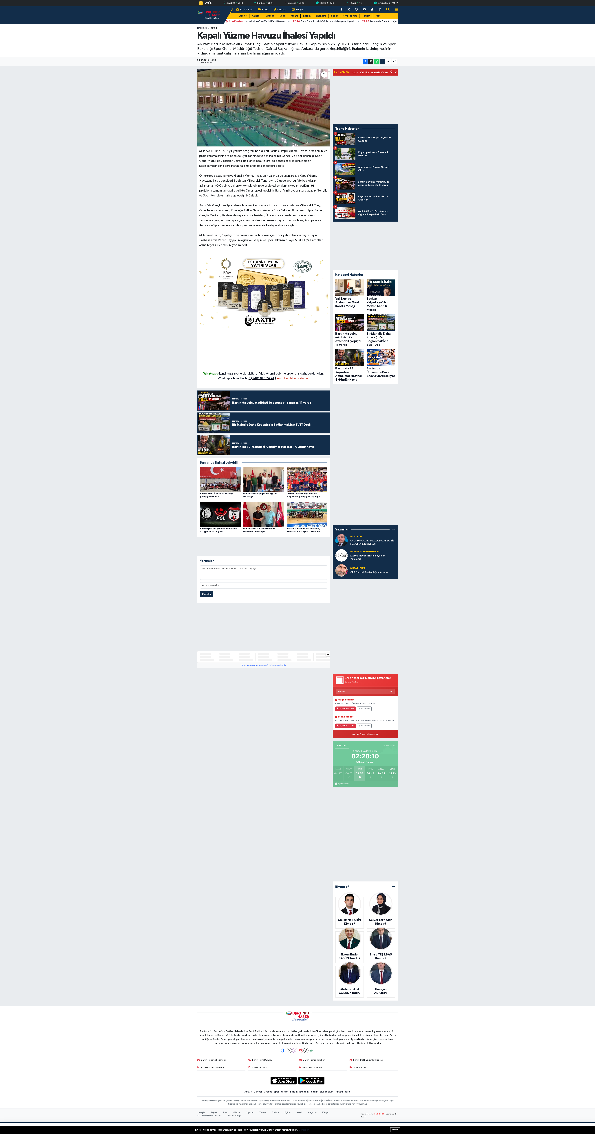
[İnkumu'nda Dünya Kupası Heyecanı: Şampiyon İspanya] (307, 479)
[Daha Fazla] (382, 61)
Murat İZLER (357, 568)
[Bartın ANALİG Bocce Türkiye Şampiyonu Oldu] (220, 479)
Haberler (202, 28)
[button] (391, 72)
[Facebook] (283, 1050)
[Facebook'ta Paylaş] (365, 61)
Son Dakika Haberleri (312, 1067)
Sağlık (334, 16)
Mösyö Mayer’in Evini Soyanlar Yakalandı (367, 557)
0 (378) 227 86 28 (347, 709)
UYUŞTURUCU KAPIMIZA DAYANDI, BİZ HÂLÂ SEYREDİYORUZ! (372, 542)
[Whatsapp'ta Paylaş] (376, 61)
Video (264, 9)
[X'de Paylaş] (370, 61)
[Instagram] (294, 1050)
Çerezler (303, 1130)
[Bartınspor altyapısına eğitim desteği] (263, 479)
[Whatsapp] (311, 1050)
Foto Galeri (246, 9)
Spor (282, 16)
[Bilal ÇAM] (341, 540)
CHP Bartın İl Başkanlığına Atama (369, 572)
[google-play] (311, 1080)
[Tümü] (393, 529)
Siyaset (270, 16)
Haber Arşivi (360, 1067)
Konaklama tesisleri (212, 1116)
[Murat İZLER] (341, 570)
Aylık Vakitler (343, 784)
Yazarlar (281, 9)
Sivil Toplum (350, 16)
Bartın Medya (234, 1116)
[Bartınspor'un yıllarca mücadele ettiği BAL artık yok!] (220, 514)
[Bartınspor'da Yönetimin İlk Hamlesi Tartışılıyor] (263, 514)
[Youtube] (300, 1050)
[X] (289, 1050)
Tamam (395, 1129)
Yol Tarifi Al (365, 709)
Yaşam (294, 16)
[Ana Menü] (395, 9)
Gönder (206, 594)
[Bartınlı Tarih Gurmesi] (341, 555)
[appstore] (283, 1080)
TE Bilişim (379, 1114)
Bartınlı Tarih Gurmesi (364, 551)
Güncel (256, 16)
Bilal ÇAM (356, 536)
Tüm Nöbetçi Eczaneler (366, 734)
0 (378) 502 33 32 (347, 726)
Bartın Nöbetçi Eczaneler (213, 1060)
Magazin (312, 1113)
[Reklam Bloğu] (263, 291)
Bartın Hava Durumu (262, 1060)
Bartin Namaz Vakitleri (314, 1060)
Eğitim (307, 16)
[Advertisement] (263, 349)
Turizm (366, 16)
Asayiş (243, 16)
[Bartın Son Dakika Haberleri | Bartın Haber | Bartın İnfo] (208, 15)
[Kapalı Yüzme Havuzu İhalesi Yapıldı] (263, 107)
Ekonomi (321, 16)
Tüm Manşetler (259, 1067)
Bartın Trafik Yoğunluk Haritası (368, 1060)
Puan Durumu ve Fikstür (212, 1067)
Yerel (378, 16)
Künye (299, 9)
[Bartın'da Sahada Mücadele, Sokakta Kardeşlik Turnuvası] (307, 514)
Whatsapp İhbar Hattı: (246, 378)
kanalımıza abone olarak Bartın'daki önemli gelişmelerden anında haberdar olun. (271, 373)
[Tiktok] (306, 1050)
